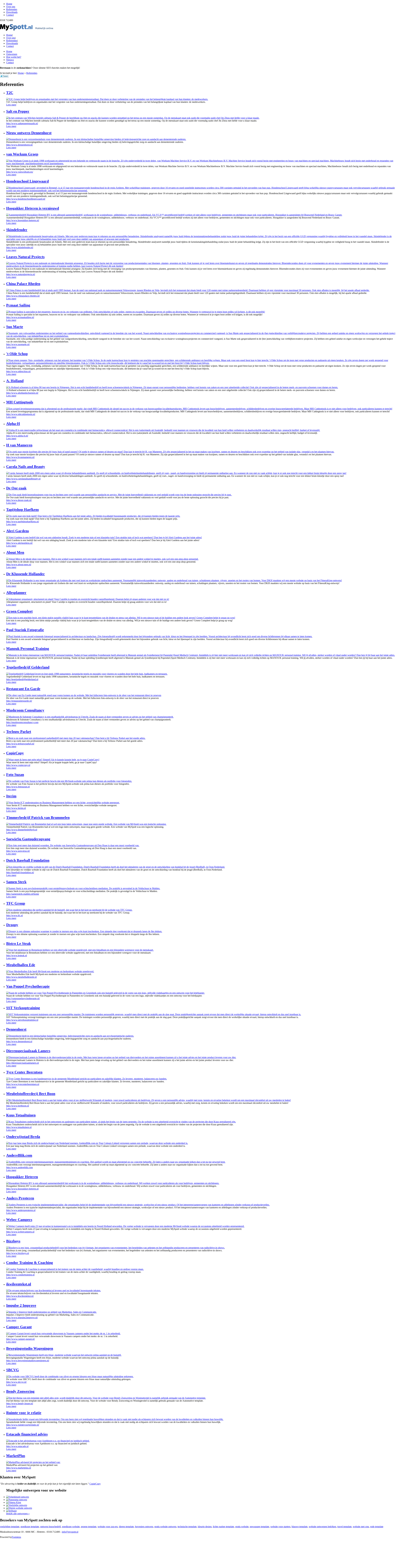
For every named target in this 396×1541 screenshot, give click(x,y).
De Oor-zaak (16, 488)
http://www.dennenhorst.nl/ (19, 144)
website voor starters (280, 1526)
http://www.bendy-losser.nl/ (19, 1403)
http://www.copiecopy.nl (18, 765)
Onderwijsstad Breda (23, 1137)
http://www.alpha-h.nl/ (17, 435)
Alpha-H (13, 424)
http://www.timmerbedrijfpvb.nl (21, 829)
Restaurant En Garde (23, 689)
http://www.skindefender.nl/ (19, 247)
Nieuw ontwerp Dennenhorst (29, 133)
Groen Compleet (19, 611)
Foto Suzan (15, 775)
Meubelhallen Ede (20, 965)
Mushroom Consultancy (25, 710)
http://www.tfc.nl (14, 915)
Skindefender (16, 230)
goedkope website (71, 1526)
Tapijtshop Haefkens (22, 510)
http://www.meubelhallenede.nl (21, 977)
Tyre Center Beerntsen (24, 1072)
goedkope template (30, 1526)
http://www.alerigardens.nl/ (19, 543)
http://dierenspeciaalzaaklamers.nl (22, 1063)
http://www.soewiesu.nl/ (18, 851)
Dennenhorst (16, 1029)
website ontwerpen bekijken (322, 1526)
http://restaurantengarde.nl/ (19, 701)
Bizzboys (13, 1241)
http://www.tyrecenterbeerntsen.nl (22, 1084)
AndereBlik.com (19, 1155)
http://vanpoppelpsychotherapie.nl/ (23, 998)
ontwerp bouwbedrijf (50, 1526)
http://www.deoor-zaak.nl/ (19, 500)
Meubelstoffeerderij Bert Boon (30, 1094)
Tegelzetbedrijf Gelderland (27, 667)
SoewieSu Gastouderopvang (28, 839)
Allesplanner (16, 593)
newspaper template (259, 1526)
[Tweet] (4, 76)
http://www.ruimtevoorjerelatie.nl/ (22, 1425)
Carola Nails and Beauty (25, 467)
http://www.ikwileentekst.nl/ (20, 1296)
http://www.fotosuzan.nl (18, 786)
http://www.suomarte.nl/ (18, 344)
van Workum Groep (22, 154)
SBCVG (12, 1370)
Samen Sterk (16, 882)
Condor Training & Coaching (29, 1263)
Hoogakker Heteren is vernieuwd (32, 208)
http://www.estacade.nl (17, 1446)
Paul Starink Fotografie (25, 630)
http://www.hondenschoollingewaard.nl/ (25, 199)
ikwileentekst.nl (18, 1284)
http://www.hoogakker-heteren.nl (22, 1188)
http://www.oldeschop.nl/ (18, 371)
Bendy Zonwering (20, 1391)
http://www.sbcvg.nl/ (16, 1382)
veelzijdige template (9, 1526)
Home (9, 35)
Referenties (11, 40)
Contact (10, 46)
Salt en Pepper (17, 111)
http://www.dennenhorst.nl (19, 1041)
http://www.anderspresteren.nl (20, 1210)
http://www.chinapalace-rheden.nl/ (23, 296)
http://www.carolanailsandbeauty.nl (23, 478)
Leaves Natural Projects (25, 257)
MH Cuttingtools (19, 402)
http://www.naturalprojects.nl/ (20, 274)
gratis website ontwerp (165, 1526)
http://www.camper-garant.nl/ (20, 1339)
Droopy (12, 925)
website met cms (361, 1526)
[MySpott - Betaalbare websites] (26, 29)
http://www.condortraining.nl (20, 1274)
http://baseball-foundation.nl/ (20, 872)
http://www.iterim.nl (16, 808)
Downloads (11, 43)
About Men (15, 552)
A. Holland (15, 381)
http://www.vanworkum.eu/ (19, 172)
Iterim (11, 796)
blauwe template (300, 1526)
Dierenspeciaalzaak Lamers (28, 1051)
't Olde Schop (17, 354)
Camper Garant (19, 1327)
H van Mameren (19, 445)
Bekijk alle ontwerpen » (18, 1513)
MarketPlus (15, 1456)
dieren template (126, 1526)
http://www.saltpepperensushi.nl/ (22, 123)
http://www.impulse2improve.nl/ (22, 1317)
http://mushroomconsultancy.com (22, 722)
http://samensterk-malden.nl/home (22, 894)
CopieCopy (15, 753)
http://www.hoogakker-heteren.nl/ (22, 220)
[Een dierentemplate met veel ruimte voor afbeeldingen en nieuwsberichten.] (19, 1508)
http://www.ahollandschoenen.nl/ (22, 393)
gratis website (242, 1526)
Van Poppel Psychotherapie (28, 986)
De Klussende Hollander (25, 574)
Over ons (10, 37)
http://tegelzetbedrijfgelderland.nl (22, 679)
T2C (9, 93)
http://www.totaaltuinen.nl (19, 1127)
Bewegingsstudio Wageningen (29, 1348)
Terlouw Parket (18, 732)
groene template (88, 1526)
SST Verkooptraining (23, 1008)
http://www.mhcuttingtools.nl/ (20, 414)
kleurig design (205, 1526)
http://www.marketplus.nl (18, 1467)
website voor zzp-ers (108, 1526)
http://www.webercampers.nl (20, 1231)
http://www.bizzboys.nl (17, 1253)
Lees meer (11, 104)
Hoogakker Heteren (22, 1177)
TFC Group (15, 903)
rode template (376, 1526)
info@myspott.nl (70, 1531)
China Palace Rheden (23, 284)
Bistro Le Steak (18, 943)
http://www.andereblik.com (19, 1167)
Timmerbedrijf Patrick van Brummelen (38, 817)
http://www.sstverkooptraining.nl (22, 1020)
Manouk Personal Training (27, 649)
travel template (344, 1526)
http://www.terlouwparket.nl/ (20, 743)
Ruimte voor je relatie (23, 1413)
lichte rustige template (223, 1526)
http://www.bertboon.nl (17, 1105)
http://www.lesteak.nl (16, 955)
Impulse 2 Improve (21, 1305)
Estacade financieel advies (27, 1434)
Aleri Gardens (17, 531)
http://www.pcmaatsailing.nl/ (20, 317)
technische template (187, 1526)
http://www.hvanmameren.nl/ (20, 457)
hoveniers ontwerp (144, 1526)
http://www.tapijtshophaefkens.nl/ (22, 521)
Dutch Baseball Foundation (27, 860)
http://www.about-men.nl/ (18, 564)
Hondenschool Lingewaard (27, 181)
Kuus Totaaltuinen (21, 1115)
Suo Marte (14, 327)
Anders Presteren (20, 1198)
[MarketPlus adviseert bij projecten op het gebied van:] (33, 1462)
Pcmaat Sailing (18, 305)
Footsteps (16, 1537)
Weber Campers (19, 1220)
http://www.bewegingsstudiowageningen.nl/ (27, 1360)
